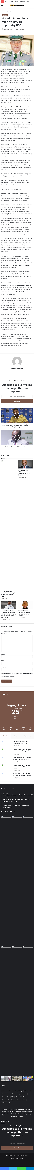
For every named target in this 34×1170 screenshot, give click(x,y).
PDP (12, 1096)
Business (9, 11)
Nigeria (13, 1094)
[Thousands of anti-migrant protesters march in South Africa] (6, 767)
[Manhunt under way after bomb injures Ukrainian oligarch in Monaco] (17, 1079)
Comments (27, 736)
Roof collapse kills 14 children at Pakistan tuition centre (22, 758)
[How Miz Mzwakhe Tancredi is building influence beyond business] (25, 605)
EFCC (25, 1091)
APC (3, 1091)
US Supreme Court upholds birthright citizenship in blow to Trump (22, 775)
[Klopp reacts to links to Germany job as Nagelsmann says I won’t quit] (28, 1079)
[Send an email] (12, 29)
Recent (16, 736)
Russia (3, 1099)
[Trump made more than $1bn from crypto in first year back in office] (8, 525)
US (9, 1102)
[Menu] (2, 6)
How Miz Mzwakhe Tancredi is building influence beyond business (24, 613)
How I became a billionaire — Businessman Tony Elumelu (24, 472)
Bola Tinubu (10, 1091)
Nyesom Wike (5, 1096)
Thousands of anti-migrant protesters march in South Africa (21, 767)
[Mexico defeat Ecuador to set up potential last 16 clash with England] (28, 818)
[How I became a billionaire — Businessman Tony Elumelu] (25, 464)
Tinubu (18, 1099)
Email (3, 660)
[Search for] (32, 6)
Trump (24, 1099)
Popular (5, 736)
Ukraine (4, 1102)
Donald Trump (18, 1091)
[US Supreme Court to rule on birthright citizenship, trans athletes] (6, 1079)
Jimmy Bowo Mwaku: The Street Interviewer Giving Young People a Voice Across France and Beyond (8, 614)
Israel (8, 1094)
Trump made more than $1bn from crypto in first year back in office (8, 593)
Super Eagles (11, 1099)
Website (3, 667)
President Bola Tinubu (21, 1096)
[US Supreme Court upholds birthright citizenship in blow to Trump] (6, 776)
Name (3, 654)
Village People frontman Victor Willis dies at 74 (20, 742)
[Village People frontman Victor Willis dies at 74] (6, 744)
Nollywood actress (22, 1094)
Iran (3, 1094)
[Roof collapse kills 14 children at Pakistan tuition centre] (6, 760)
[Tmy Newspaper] (17, 5)
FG (30, 1091)
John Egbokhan (8, 29)
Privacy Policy (19, 1158)
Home (4, 11)
